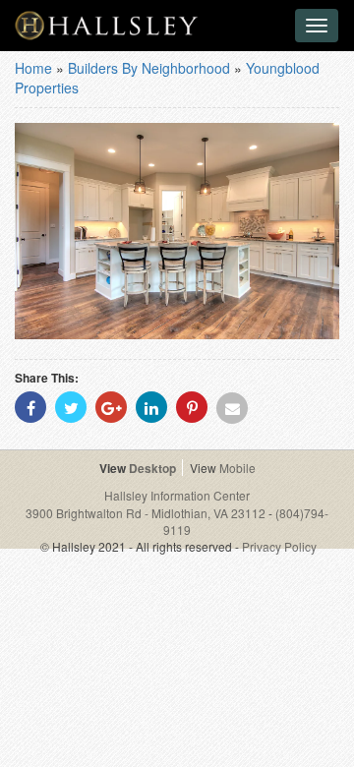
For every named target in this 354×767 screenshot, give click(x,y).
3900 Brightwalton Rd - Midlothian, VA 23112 (147, 512)
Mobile (237, 467)
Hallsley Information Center (177, 495)
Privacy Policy (279, 546)
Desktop (152, 468)
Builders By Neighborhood (149, 68)
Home (33, 68)
